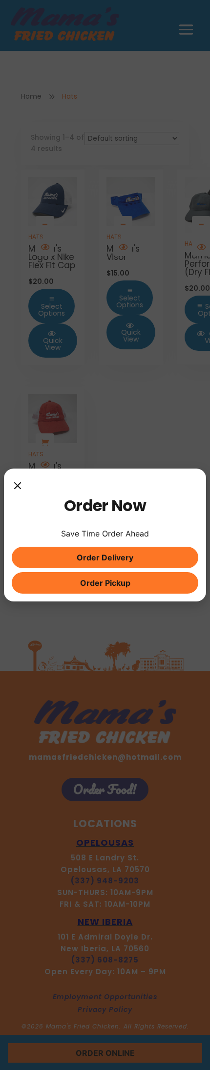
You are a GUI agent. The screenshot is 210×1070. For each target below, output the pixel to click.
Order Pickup (105, 583)
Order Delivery (105, 557)
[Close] (17, 486)
